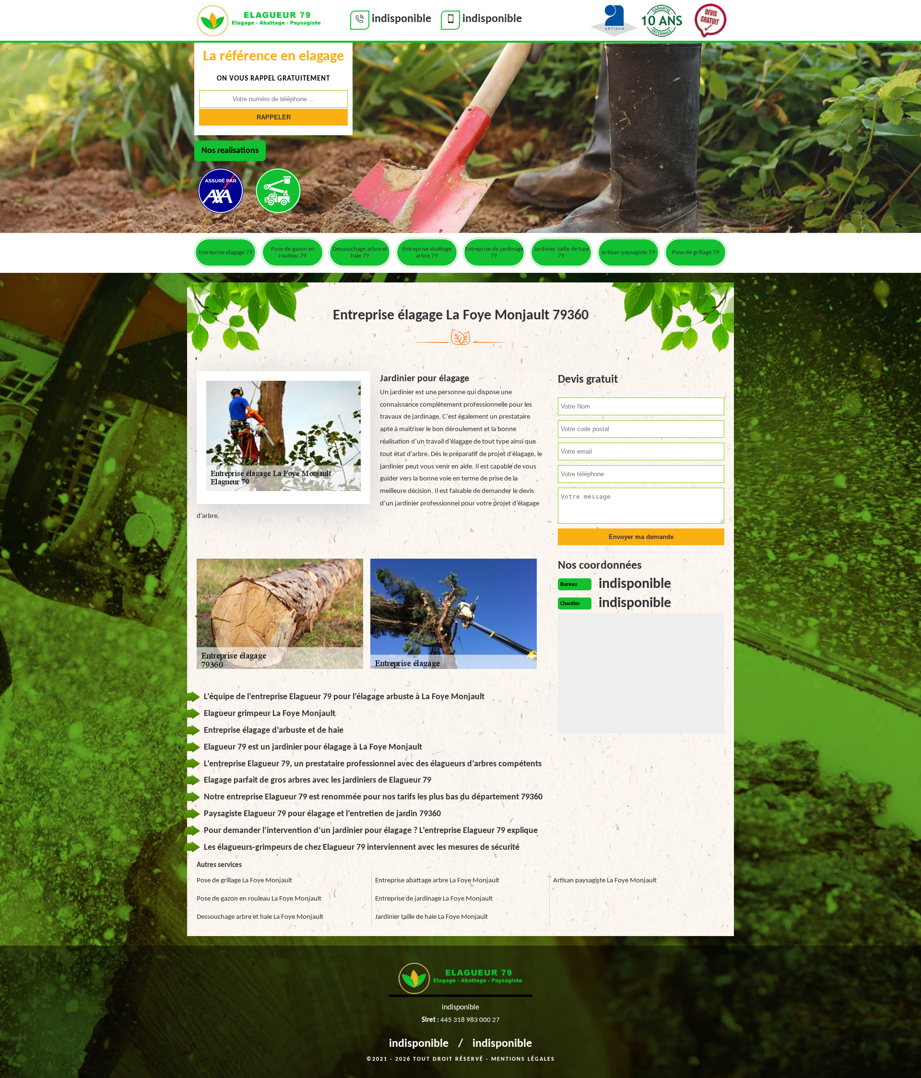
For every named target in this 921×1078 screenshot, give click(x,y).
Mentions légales (523, 1059)
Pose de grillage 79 (696, 252)
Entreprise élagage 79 (226, 252)
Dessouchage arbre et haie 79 (359, 252)
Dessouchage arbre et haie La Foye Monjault (260, 917)
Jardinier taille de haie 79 (561, 252)
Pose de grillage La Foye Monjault (244, 880)
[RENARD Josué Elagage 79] (259, 19)
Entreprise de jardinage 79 (494, 252)
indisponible (419, 1044)
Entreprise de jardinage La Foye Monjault (434, 898)
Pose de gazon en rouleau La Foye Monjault (259, 898)
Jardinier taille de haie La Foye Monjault (431, 917)
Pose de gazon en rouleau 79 (293, 252)
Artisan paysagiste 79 (628, 252)
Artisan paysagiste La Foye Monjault (605, 880)
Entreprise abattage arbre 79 (426, 252)
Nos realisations (230, 150)
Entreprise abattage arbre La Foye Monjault (437, 880)
